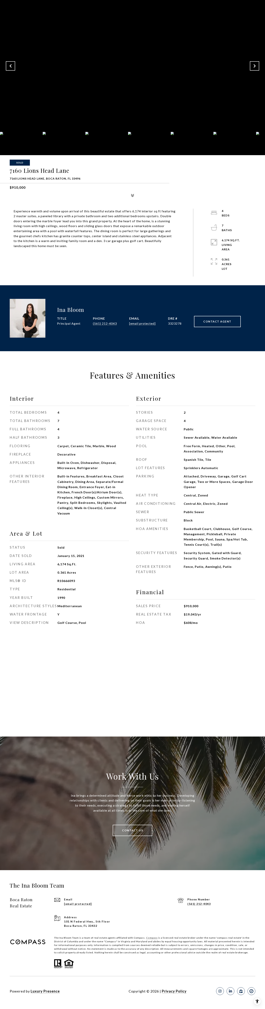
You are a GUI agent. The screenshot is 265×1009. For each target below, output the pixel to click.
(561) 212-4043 (105, 323)
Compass (152, 937)
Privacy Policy (174, 991)
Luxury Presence (45, 991)
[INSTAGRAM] (220, 991)
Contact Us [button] (132, 830)
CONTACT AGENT (217, 321)
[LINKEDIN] (230, 991)
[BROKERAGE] (251, 991)
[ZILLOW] (241, 991)
